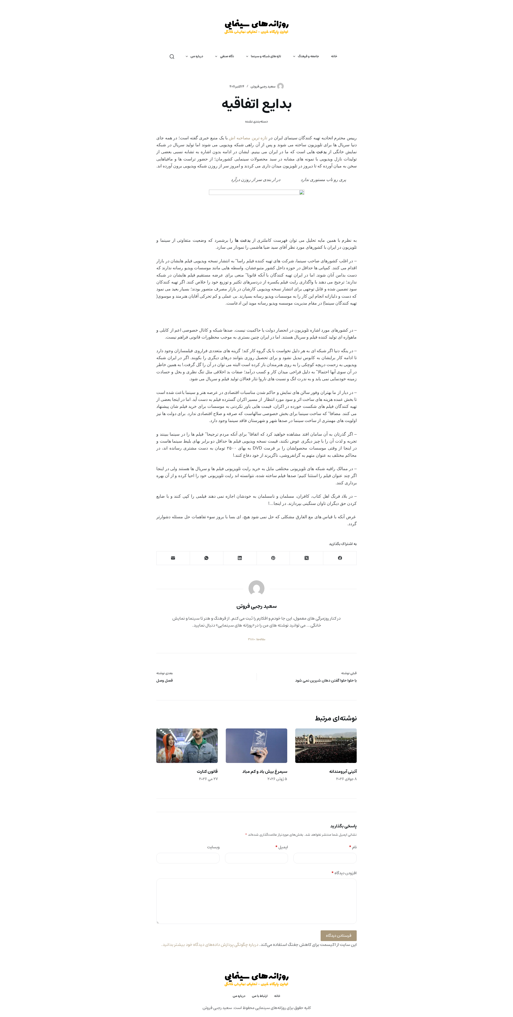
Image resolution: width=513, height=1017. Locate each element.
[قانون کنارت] (187, 745)
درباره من (197, 56)
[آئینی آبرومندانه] (326, 745)
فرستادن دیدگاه (338, 935)
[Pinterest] (273, 558)
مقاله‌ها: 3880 (256, 639)
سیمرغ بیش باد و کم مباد (264, 771)
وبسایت (213, 847)
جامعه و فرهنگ (308, 56)
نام (353, 847)
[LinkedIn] (239, 558)
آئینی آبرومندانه (343, 771)
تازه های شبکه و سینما (266, 56)
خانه (334, 56)
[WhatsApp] (206, 558)
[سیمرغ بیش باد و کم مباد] (256, 745)
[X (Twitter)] (306, 558)
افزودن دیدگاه (344, 873)
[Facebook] (339, 558)
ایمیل (281, 847)
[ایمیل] (173, 558)
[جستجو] (172, 56)
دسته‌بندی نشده (256, 121)
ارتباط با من (259, 996)
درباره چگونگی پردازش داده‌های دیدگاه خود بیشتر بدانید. (209, 944)
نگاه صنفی (227, 56)
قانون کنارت (207, 771)
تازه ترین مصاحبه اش (248, 138)
